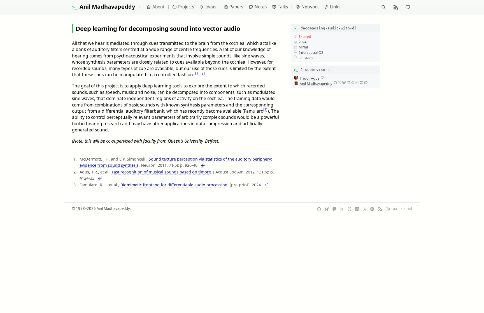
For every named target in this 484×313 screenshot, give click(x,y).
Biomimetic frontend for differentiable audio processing (173, 184)
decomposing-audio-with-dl (329, 28)
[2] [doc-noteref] (203, 73)
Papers (236, 7)
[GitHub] (335, 82)
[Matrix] (357, 82)
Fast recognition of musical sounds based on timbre (161, 172)
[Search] (383, 7)
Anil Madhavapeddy (316, 83)
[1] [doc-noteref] (197, 73)
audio (309, 57)
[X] (339, 82)
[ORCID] (372, 208)
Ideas (210, 7)
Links (335, 7)
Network (310, 7)
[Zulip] (361, 82)
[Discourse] (365, 82)
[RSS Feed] (380, 208)
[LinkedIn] (348, 82)
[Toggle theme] (407, 7)
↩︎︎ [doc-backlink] (203, 165)
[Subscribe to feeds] (396, 7)
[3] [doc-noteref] (265, 110)
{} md (406, 209)
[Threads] (350, 208)
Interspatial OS (311, 52)
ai (301, 57)
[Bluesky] (344, 82)
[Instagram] (388, 208)
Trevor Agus (309, 78)
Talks (283, 7)
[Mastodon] (334, 208)
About (158, 7)
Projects (186, 7)
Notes (261, 7)
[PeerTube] (342, 208)
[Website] (322, 77)
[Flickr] (395, 208)
